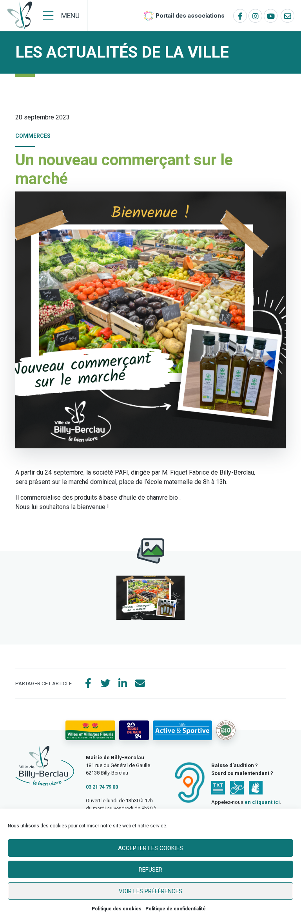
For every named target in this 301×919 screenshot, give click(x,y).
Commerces (33, 136)
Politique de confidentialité (175, 909)
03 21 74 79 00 (102, 787)
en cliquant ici (262, 802)
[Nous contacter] (287, 16)
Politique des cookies (116, 909)
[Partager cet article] (140, 683)
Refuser (150, 869)
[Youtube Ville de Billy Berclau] (270, 16)
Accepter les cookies (150, 848)
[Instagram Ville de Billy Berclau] (255, 16)
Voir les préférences (150, 891)
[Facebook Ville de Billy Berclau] (240, 16)
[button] (150, 598)
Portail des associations (190, 15)
